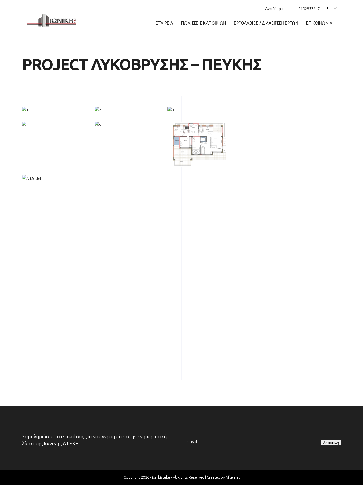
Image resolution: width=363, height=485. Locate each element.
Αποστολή (331, 443)
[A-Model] (54, 178)
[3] (199, 110)
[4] (54, 125)
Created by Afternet (223, 477)
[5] (127, 125)
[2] (127, 110)
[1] (54, 110)
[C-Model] (199, 144)
